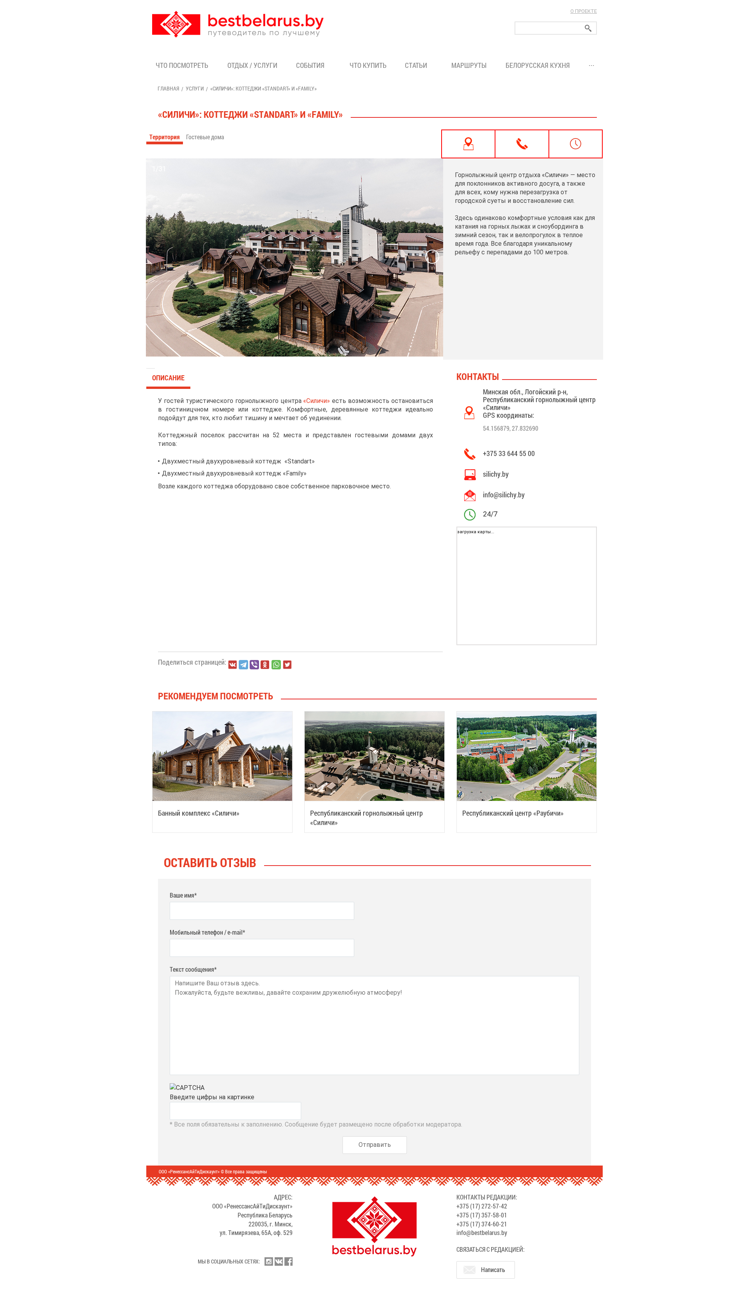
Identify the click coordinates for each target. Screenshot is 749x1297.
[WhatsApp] (276, 664)
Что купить (368, 65)
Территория (164, 137)
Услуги (195, 88)
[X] (287, 664)
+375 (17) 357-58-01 (481, 1215)
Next (432, 257)
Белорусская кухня (538, 65)
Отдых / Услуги (252, 65)
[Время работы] (575, 144)
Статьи (417, 65)
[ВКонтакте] (232, 664)
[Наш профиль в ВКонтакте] (278, 1261)
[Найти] (588, 28)
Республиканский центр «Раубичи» (513, 813)
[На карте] (468, 144)
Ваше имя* (183, 895)
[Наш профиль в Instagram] (268, 1261)
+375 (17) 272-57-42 (481, 1206)
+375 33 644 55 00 (509, 453)
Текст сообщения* (193, 969)
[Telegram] (243, 664)
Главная (168, 88)
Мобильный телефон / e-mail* (207, 932)
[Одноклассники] (265, 665)
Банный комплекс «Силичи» (199, 813)
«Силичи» (316, 401)
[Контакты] (521, 144)
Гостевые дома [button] (205, 137)
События (312, 65)
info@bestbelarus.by (481, 1232)
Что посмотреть (182, 65)
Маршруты (468, 65)
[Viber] (254, 664)
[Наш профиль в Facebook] (288, 1261)
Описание (168, 377)
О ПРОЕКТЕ (583, 11)
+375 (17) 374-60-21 (481, 1224)
